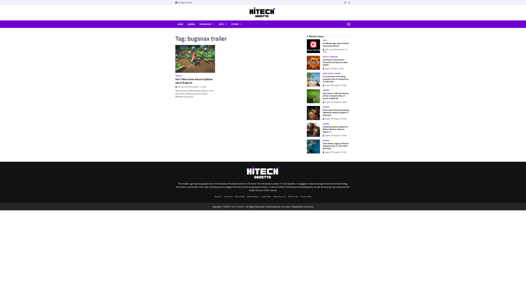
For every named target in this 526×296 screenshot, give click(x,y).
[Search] (349, 24)
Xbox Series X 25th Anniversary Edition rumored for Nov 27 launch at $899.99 (336, 96)
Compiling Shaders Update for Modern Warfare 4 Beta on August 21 (335, 129)
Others (234, 24)
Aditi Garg (329, 49)
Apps (221, 24)
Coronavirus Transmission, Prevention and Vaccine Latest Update (335, 62)
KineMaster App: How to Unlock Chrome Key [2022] (336, 44)
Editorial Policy (253, 196)
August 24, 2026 (340, 85)
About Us (218, 196)
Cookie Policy (266, 196)
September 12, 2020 (335, 50)
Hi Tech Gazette (236, 206)
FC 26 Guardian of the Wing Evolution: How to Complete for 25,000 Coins (335, 79)
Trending (334, 57)
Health (326, 57)
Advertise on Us (279, 196)
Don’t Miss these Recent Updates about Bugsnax (194, 81)
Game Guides (328, 73)
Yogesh (327, 68)
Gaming (191, 24)
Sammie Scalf (183, 87)
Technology (205, 24)
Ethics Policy (240, 196)
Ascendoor (285, 206)
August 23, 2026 (340, 118)
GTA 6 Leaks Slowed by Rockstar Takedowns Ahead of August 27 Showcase (336, 113)
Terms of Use (293, 196)
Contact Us (228, 196)
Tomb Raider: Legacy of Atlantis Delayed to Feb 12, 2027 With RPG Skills (336, 146)
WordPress (308, 206)
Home (180, 24)
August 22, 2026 (340, 152)
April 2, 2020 (339, 68)
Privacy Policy (306, 196)
